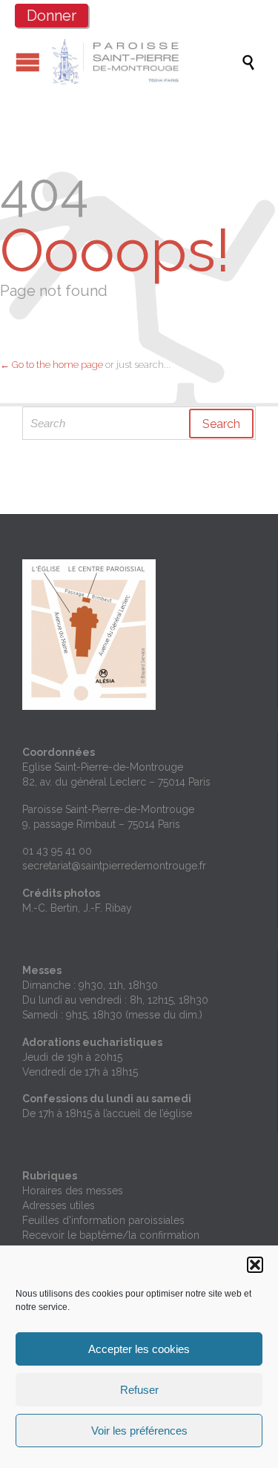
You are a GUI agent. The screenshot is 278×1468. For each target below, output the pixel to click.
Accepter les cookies (139, 1349)
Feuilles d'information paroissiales (103, 1220)
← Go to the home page (51, 364)
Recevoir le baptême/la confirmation (110, 1235)
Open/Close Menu (28, 62)
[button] (255, 1264)
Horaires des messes (72, 1191)
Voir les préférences (139, 1430)
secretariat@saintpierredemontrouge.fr (114, 866)
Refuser (139, 1389)
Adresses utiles (58, 1205)
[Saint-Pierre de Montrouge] (146, 61)
